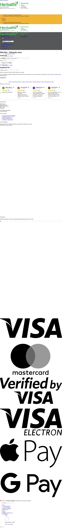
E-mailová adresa (3, 70)
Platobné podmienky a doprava (8, 116)
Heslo (1, 60)
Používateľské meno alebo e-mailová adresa (8, 58)
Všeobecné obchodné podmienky (14, 81)
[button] (5, 46)
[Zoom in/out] (4, 526)
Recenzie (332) (5, 43)
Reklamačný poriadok (49, 81)
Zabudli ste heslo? (3, 64)
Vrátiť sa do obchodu (9, 55)
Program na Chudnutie (6, 41)
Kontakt (4, 20)
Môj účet (4, 19)
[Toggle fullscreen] (2, 526)
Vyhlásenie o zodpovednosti (7, 119)
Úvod (3, 18)
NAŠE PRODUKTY (6, 35)
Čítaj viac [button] (19, 97)
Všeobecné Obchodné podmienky (8, 115)
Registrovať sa (3, 77)
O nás (3, 46)
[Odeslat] (2, 504)
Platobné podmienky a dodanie (38, 81)
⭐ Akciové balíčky (6, 38)
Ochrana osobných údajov (27, 81)
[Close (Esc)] (0, 526)
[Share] (1, 526)
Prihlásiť (10, 62)
